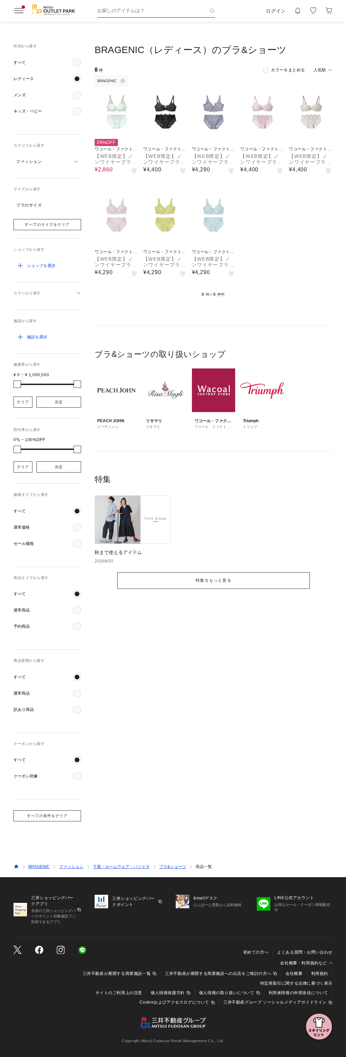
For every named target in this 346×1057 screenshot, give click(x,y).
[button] (47, 62)
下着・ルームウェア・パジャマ (121, 866)
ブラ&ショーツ (172, 866)
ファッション (71, 866)
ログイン (276, 10)
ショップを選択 (41, 265)
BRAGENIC (39, 866)
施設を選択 (37, 337)
